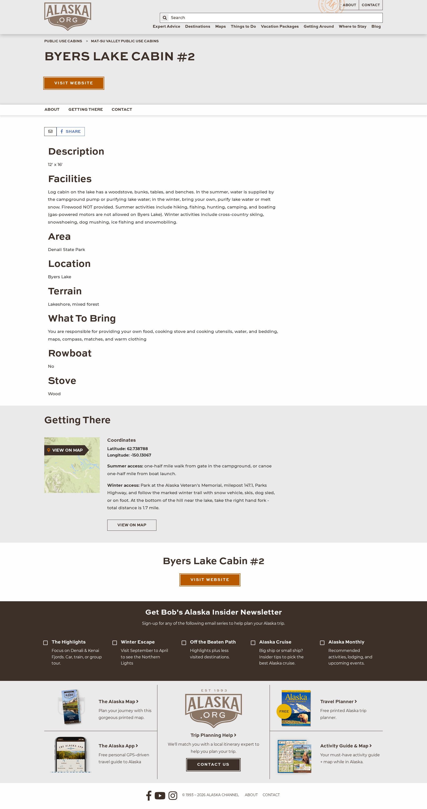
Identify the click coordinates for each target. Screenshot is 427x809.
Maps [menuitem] (220, 27)
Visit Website (73, 83)
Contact (371, 5)
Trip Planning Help (212, 735)
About (349, 5)
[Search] (165, 18)
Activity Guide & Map (344, 746)
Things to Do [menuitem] (243, 27)
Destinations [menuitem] (197, 27)
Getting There (85, 110)
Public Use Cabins (63, 41)
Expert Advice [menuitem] (166, 27)
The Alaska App (117, 746)
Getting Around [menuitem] (319, 27)
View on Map (131, 525)
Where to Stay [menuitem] (352, 27)
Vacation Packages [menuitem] (280, 27)
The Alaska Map (117, 701)
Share (73, 132)
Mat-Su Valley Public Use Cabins (125, 41)
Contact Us (213, 765)
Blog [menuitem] (376, 27)
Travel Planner (337, 701)
